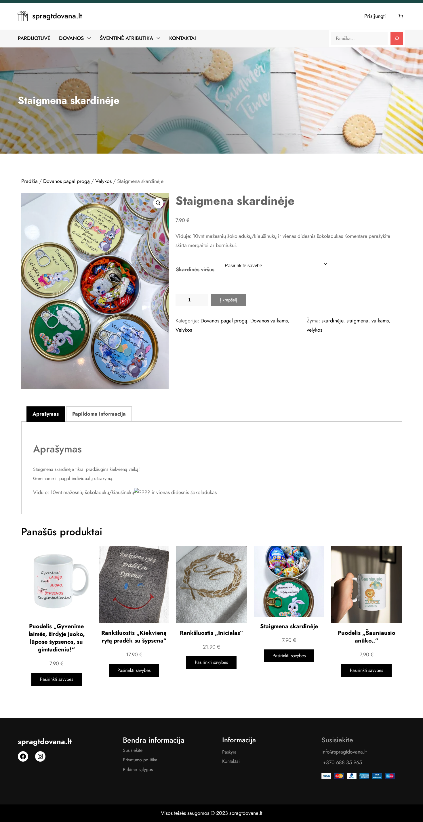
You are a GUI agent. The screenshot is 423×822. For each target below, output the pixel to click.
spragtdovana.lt (57, 16)
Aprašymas (46, 414)
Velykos (103, 181)
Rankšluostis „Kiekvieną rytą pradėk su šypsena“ (134, 637)
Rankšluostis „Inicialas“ (211, 633)
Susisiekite (132, 750)
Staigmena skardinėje (289, 626)
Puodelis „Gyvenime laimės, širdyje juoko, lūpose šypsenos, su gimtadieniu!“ (56, 638)
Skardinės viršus (195, 269)
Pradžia (29, 181)
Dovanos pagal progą (66, 181)
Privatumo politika (140, 759)
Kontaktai (231, 761)
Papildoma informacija (99, 414)
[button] (158, 203)
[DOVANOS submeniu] (89, 38)
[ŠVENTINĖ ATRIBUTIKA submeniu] (158, 38)
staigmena (357, 320)
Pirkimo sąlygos (138, 769)
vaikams (380, 320)
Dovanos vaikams (269, 320)
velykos (314, 330)
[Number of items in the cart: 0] (400, 16)
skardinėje (332, 320)
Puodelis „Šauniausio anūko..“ (366, 637)
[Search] (396, 38)
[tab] (45, 414)
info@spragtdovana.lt (344, 752)
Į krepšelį (228, 300)
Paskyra (229, 752)
